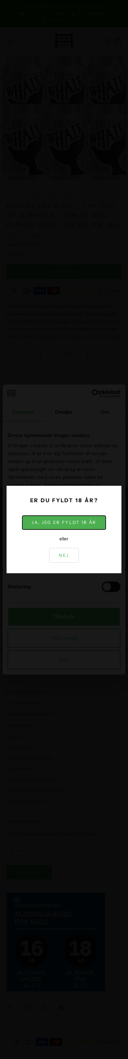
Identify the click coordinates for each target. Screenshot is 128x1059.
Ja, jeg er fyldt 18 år (64, 522)
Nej (64, 555)
